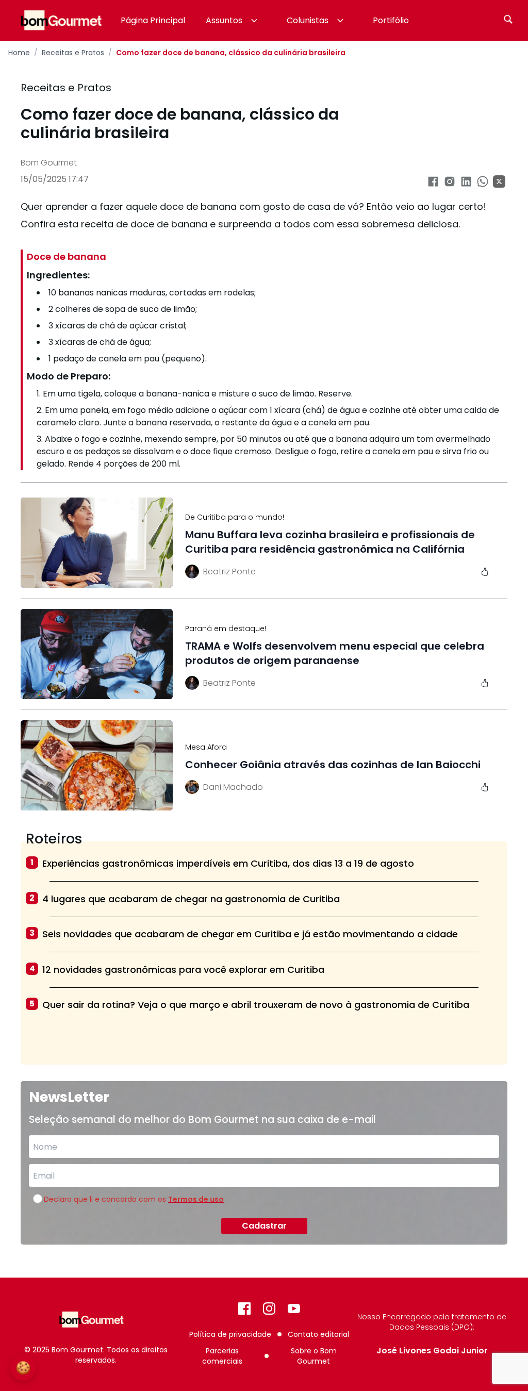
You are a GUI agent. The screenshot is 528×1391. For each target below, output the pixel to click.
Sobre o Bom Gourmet (314, 1356)
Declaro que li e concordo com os (134, 1199)
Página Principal (153, 20)
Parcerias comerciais (222, 1356)
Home (19, 52)
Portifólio (391, 20)
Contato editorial (318, 1334)
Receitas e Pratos (73, 52)
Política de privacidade (230, 1334)
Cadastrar (264, 1226)
